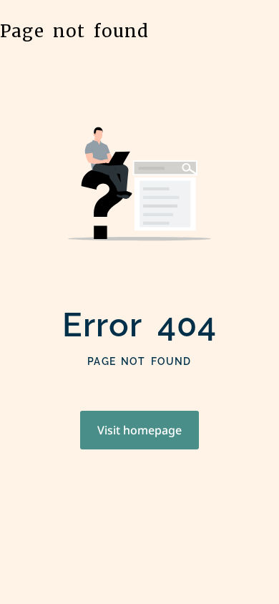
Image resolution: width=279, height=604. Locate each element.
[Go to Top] (250, 575)
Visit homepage (139, 430)
